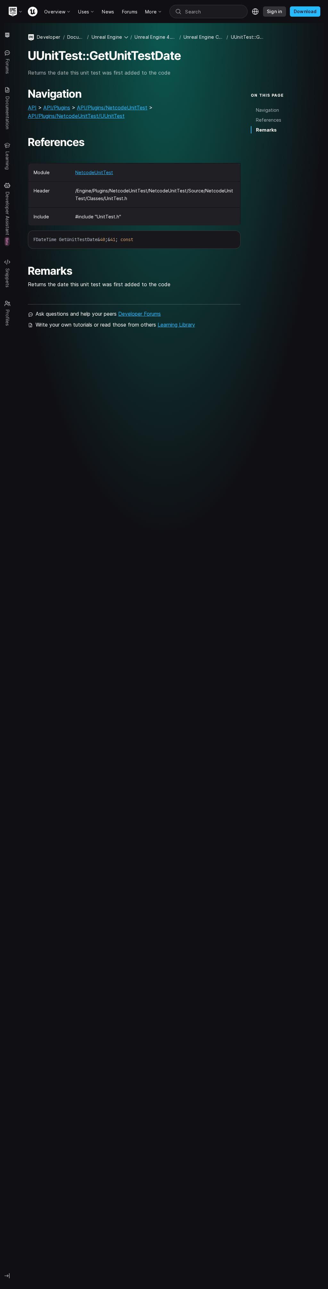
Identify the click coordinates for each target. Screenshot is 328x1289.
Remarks (266, 130)
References (268, 120)
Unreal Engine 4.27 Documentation (155, 37)
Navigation (267, 110)
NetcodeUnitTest (94, 172)
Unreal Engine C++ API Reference (204, 37)
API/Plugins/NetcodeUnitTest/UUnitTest (76, 116)
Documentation (76, 37)
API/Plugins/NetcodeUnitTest (112, 107)
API (32, 107)
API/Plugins (56, 107)
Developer (49, 37)
